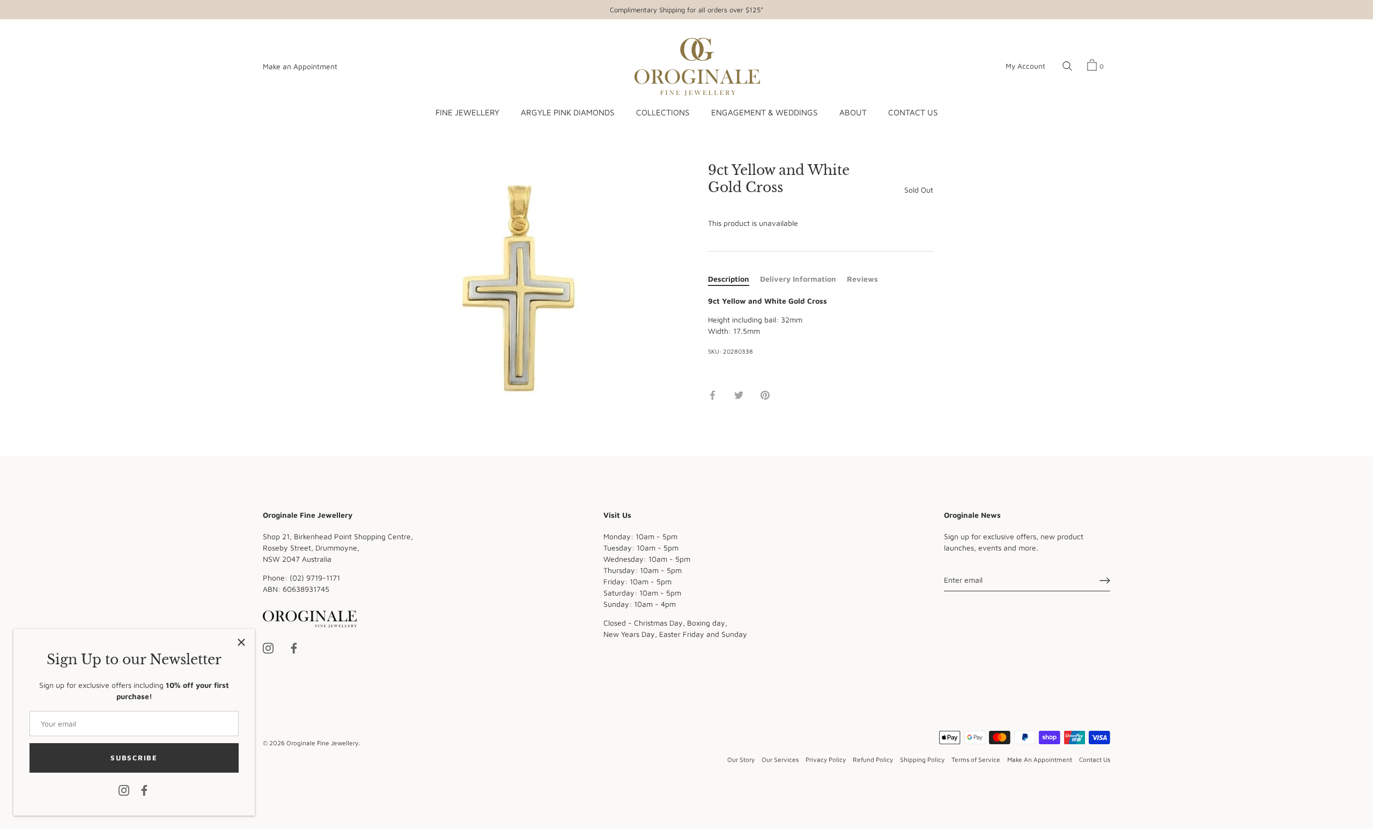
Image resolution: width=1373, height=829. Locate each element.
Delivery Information (798, 278)
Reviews (862, 278)
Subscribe (133, 757)
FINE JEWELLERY (467, 112)
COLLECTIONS (662, 112)
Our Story (741, 760)
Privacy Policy (826, 760)
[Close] (241, 642)
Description (728, 278)
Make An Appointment (1039, 760)
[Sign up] (1104, 580)
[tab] (734, 278)
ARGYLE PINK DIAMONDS (567, 112)
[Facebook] (144, 789)
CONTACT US (913, 112)
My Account (1025, 66)
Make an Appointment (300, 66)
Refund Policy (873, 760)
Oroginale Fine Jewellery (322, 742)
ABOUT (853, 112)
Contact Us (1094, 760)
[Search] (1067, 66)
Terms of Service (975, 760)
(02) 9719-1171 (315, 577)
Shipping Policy (922, 760)
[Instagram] (124, 789)
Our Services (780, 760)
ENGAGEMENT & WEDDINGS (764, 112)
